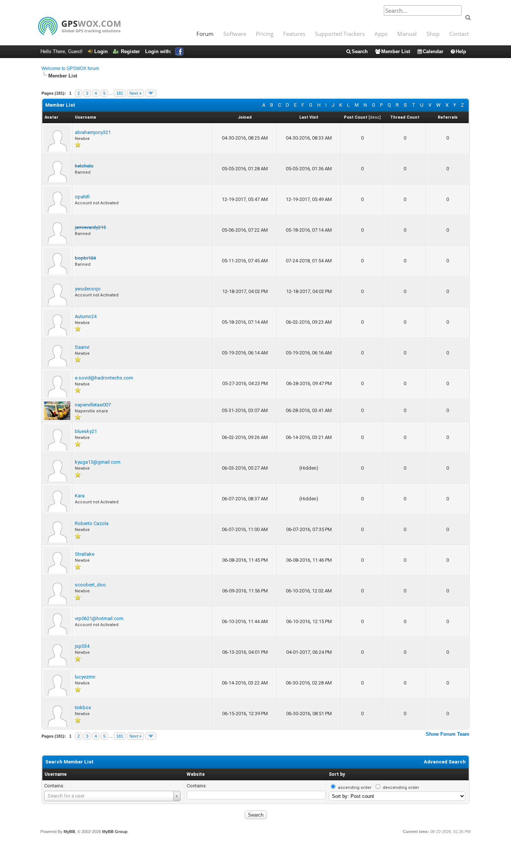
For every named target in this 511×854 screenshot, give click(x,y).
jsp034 (82, 646)
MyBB (69, 831)
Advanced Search (445, 762)
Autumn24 (86, 316)
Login (101, 51)
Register (130, 51)
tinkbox (83, 707)
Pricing (264, 33)
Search (360, 51)
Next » (135, 93)
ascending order (354, 787)
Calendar (433, 51)
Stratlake (84, 554)
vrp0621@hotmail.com (99, 618)
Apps (381, 33)
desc (375, 117)
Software (234, 33)
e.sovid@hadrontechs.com (104, 378)
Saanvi (82, 347)
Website (196, 774)
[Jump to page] (150, 93)
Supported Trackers (340, 33)
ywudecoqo (88, 289)
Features (294, 33)
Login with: (158, 51)
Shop (433, 33)
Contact (459, 33)
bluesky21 (86, 431)
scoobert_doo (90, 585)
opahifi (82, 196)
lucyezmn (85, 677)
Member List (395, 51)
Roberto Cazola (91, 523)
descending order (401, 787)
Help (461, 51)
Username (56, 774)
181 (119, 93)
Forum (205, 33)
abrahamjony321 (93, 132)
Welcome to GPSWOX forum (70, 68)
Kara (80, 495)
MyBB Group (115, 831)
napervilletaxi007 (93, 405)
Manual (407, 33)
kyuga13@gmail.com (97, 462)
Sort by (337, 774)
